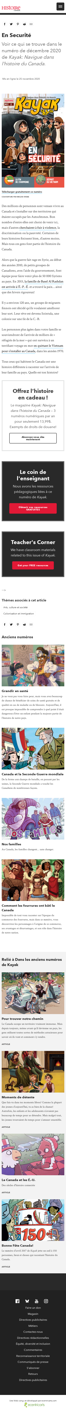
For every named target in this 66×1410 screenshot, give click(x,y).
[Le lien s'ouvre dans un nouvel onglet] (33, 1404)
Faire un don (33, 1307)
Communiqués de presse (33, 1361)
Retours (33, 1373)
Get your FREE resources (33, 565)
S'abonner (33, 1368)
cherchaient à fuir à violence (37, 227)
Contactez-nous (33, 1331)
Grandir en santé (15, 691)
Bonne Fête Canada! (17, 1245)
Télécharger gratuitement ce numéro (22, 191)
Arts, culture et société (15, 607)
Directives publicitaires (33, 1319)
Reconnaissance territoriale (33, 1356)
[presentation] (33, 665)
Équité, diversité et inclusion (33, 1343)
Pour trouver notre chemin (22, 1019)
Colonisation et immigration (18, 613)
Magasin (33, 1313)
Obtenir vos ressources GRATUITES (33, 508)
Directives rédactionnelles (33, 1337)
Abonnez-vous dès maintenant (33, 438)
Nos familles (11, 844)
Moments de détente (18, 1097)
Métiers (33, 1325)
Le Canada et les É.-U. (18, 1180)
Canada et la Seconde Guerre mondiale (32, 774)
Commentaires (33, 1349)
